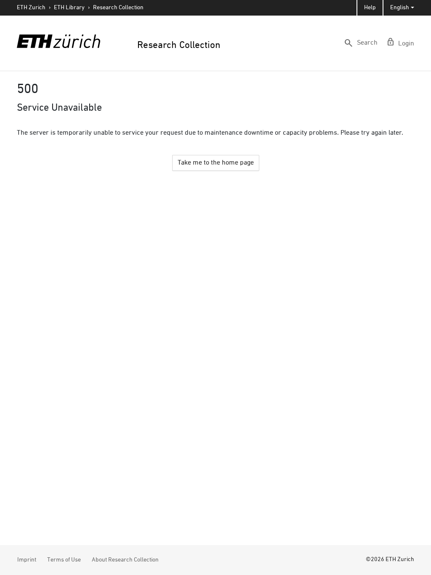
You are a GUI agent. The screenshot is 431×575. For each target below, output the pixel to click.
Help (370, 8)
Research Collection (118, 8)
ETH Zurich (31, 8)
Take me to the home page (216, 163)
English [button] (399, 8)
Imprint (26, 560)
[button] (360, 43)
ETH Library (69, 8)
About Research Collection (125, 560)
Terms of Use (64, 560)
